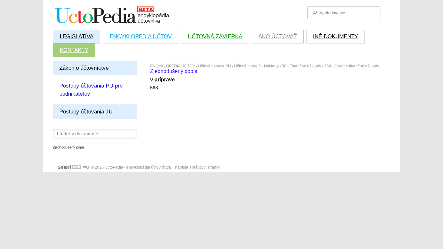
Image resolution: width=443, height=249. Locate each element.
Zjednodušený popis (69, 147)
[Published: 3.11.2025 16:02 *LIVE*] (86, 167)
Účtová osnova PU (214, 66)
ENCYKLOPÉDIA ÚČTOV (172, 66)
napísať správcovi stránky (197, 167)
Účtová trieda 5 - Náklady (256, 66)
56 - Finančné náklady (301, 66)
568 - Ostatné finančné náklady (351, 66)
